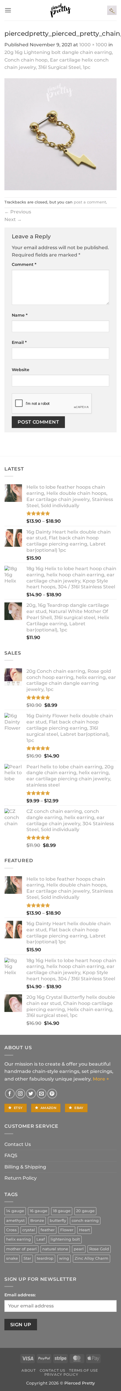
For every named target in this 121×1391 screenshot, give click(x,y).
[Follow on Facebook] (10, 1093)
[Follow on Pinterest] (52, 1093)
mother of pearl (21, 1249)
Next (13, 219)
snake (12, 1258)
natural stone (55, 1249)
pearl (79, 1249)
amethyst (15, 1220)
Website (20, 369)
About (28, 1370)
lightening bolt (65, 1239)
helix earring (18, 1239)
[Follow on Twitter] (31, 1093)
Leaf (40, 1239)
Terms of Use (83, 1370)
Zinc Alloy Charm (91, 1258)
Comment (24, 264)
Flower (66, 1230)
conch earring (85, 1220)
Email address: (20, 1294)
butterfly (58, 1220)
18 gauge (61, 1211)
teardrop (45, 1258)
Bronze (37, 1220)
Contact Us (17, 1144)
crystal (28, 1230)
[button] (7, 10)
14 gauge (15, 1211)
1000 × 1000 (93, 44)
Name (20, 315)
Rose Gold (99, 1249)
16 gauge (38, 1211)
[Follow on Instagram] (20, 1093)
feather (48, 1230)
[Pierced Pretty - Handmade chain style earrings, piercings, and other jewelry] (60, 10)
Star (27, 1258)
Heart (84, 1230)
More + (101, 1079)
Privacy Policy (61, 1374)
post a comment (90, 202)
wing (64, 1258)
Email (19, 342)
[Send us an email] (41, 1093)
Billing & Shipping (25, 1167)
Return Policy (20, 1178)
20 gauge (85, 1211)
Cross (11, 1230)
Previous (17, 212)
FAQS (10, 1155)
